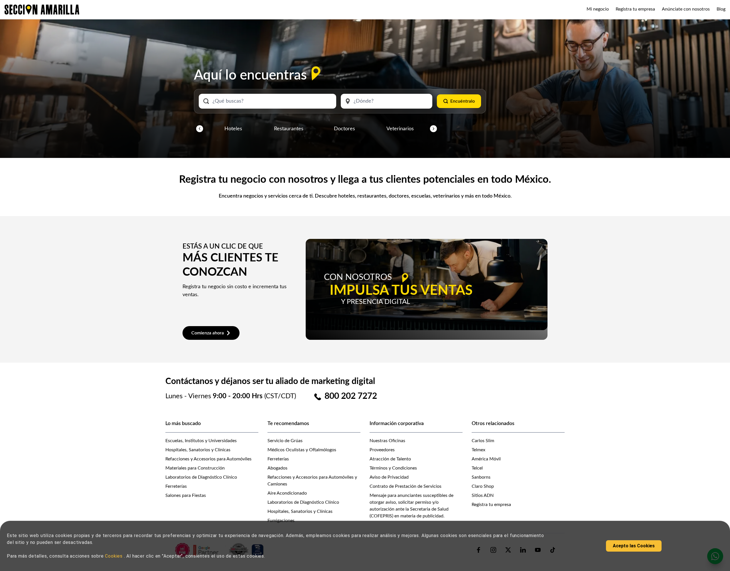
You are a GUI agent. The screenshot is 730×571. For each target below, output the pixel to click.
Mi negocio (598, 9)
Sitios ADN (483, 495)
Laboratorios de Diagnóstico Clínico (201, 477)
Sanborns (481, 477)
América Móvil (486, 459)
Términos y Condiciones (393, 468)
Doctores (344, 128)
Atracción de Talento (390, 459)
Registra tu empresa (635, 9)
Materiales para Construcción (195, 468)
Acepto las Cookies (634, 545)
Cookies (114, 556)
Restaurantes (288, 128)
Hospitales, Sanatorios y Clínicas (197, 450)
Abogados (277, 468)
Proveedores (382, 450)
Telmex (478, 450)
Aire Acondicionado (287, 493)
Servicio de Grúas (285, 440)
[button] (199, 129)
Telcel (477, 468)
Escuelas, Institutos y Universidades (201, 440)
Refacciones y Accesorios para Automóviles (208, 459)
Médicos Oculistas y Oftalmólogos (301, 450)
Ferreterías (176, 486)
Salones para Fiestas (185, 495)
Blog (721, 9)
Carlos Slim (483, 440)
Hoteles (233, 128)
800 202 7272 (351, 396)
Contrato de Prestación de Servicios (405, 486)
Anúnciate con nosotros (686, 9)
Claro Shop (483, 486)
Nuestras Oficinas (387, 440)
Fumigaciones (281, 520)
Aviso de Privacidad (389, 477)
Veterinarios (400, 128)
